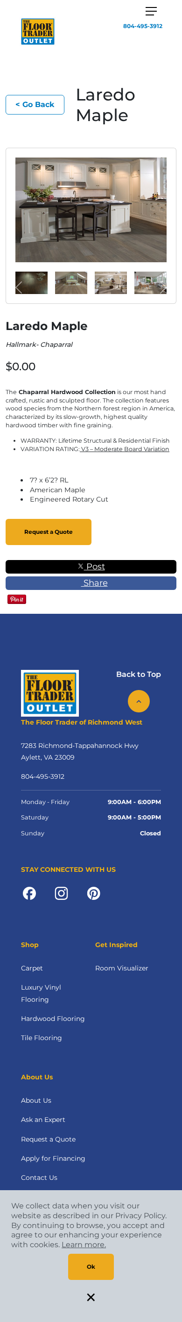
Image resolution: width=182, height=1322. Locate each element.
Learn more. (84, 1244)
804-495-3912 (142, 25)
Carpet (32, 968)
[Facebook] (29, 893)
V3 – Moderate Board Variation (124, 449)
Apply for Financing (53, 1158)
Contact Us (39, 1177)
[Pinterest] (93, 893)
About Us (36, 1100)
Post (94, 566)
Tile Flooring (41, 1038)
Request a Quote (48, 531)
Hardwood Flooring (53, 1018)
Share (94, 583)
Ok (91, 1266)
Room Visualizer (121, 968)
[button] (19, 287)
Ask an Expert (43, 1119)
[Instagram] (61, 893)
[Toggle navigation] (151, 11)
